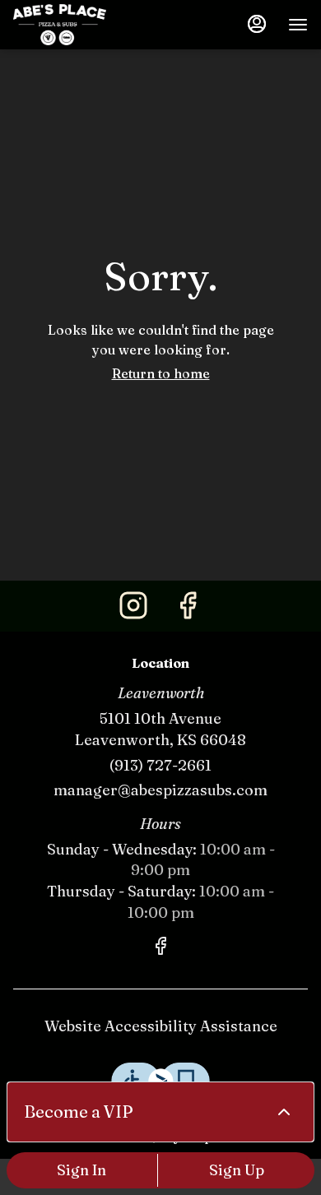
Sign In (81, 1169)
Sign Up (236, 1169)
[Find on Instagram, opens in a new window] (133, 610)
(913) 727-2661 (160, 765)
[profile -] (257, 24)
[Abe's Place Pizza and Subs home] (87, 24)
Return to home (161, 373)
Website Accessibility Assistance (160, 1026)
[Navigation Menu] (298, 25)
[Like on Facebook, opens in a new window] (187, 610)
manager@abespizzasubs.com (161, 789)
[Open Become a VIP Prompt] (284, 1112)
